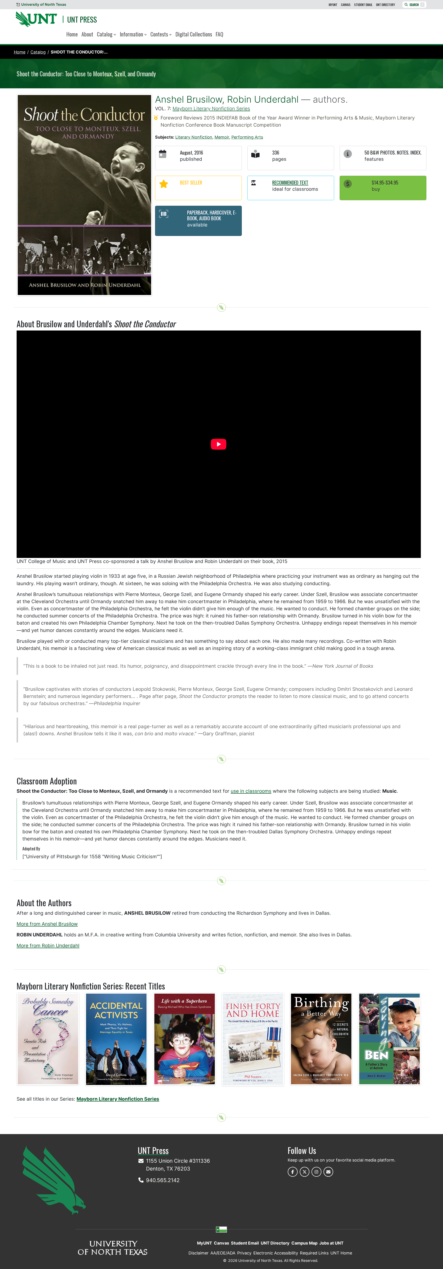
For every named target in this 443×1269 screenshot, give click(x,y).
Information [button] (132, 34)
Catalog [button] (105, 34)
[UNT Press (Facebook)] (293, 1172)
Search (416, 4)
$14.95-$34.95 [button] (385, 182)
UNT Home (341, 1253)
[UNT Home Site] (54, 1179)
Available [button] (197, 225)
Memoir (222, 137)
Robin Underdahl (263, 99)
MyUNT (333, 4)
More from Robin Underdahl (48, 945)
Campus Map (304, 1243)
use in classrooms (251, 791)
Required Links (314, 1253)
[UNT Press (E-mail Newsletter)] (328, 1172)
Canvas (345, 4)
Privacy (244, 1253)
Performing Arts (247, 137)
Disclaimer (199, 1253)
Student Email (363, 4)
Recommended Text (290, 182)
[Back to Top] (221, 307)
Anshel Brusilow (188, 99)
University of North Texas (43, 4)
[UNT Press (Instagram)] (316, 1172)
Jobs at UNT (331, 1243)
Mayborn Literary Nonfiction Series (211, 108)
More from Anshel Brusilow (47, 924)
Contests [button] (159, 34)
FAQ (219, 34)
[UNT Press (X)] (305, 1172)
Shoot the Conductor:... (79, 52)
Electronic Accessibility (275, 1253)
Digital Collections (194, 34)
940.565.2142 (163, 1180)
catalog (38, 52)
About (87, 34)
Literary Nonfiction (193, 137)
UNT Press (82, 19)
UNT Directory (385, 4)
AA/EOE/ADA (222, 1253)
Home (72, 34)
